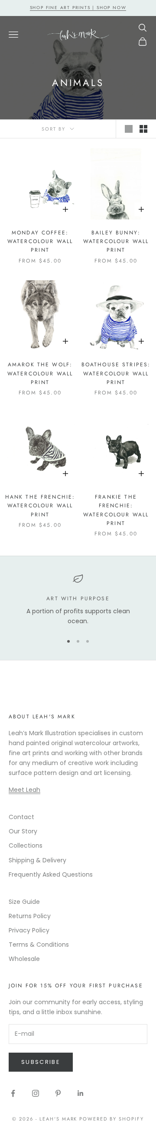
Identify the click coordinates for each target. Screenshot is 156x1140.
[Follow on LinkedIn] (80, 1093)
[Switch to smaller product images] (143, 129)
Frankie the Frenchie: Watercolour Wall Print (116, 510)
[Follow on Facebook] (13, 1093)
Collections (25, 845)
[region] (78, 600)
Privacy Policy (29, 930)
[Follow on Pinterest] (58, 1093)
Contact (21, 817)
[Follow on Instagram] (35, 1093)
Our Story (23, 831)
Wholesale (24, 958)
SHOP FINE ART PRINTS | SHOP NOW (78, 7)
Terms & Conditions (39, 944)
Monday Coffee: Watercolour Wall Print (40, 241)
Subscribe (40, 1062)
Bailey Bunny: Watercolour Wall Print (116, 241)
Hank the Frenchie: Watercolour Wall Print (40, 506)
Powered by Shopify (111, 1118)
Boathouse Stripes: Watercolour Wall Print (116, 373)
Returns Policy (30, 916)
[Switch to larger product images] (129, 129)
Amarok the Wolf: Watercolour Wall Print (40, 373)
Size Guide (24, 901)
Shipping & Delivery (37, 860)
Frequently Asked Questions (51, 874)
